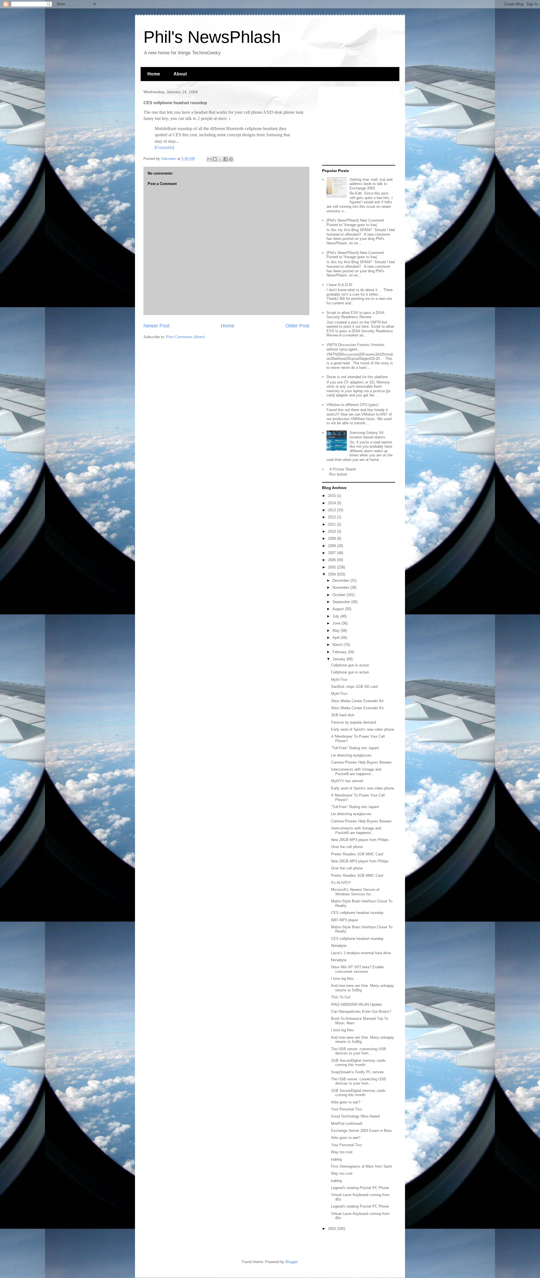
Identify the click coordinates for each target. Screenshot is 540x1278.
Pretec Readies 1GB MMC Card (357, 854)
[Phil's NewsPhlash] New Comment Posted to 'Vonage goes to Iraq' (355, 222)
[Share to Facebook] (225, 159)
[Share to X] (220, 159)
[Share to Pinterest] (231, 159)
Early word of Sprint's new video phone (362, 729)
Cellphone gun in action (350, 665)
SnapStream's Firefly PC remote (357, 1072)
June (336, 623)
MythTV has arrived (347, 781)
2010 (332, 531)
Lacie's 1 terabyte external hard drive (361, 953)
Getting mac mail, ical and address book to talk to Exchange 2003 (371, 183)
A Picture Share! (342, 469)
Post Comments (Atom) (185, 337)
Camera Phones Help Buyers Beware (361, 762)
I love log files (342, 978)
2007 (332, 553)
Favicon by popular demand (353, 722)
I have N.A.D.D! (339, 285)
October (339, 595)
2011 (332, 524)
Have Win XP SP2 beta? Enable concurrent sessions (357, 969)
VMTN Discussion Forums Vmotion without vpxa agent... (355, 347)
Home (153, 74)
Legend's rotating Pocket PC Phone (360, 1188)
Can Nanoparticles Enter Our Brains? (361, 1011)
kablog (336, 1159)
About (180, 74)
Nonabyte (338, 946)
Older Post (297, 326)
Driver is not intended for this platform (357, 377)
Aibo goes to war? (345, 1102)
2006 (332, 560)
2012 (332, 517)
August (338, 609)
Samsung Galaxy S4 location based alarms (367, 435)
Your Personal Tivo (346, 1109)
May (336, 630)
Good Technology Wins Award (355, 1116)
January (339, 659)
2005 (332, 567)
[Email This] (209, 159)
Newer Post (156, 326)
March (338, 645)
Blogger (291, 1262)
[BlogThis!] (215, 159)
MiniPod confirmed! (347, 1123)
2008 (332, 546)
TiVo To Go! (340, 997)
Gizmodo (164, 147)
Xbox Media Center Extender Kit (357, 701)
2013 (332, 510)
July (336, 616)
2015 (332, 496)
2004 (332, 574)
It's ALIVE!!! (341, 882)
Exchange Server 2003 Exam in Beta (361, 1130)
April (336, 637)
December (341, 580)
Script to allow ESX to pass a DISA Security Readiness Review (355, 315)
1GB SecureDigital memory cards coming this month (358, 1062)
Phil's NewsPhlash (212, 37)
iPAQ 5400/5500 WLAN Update (356, 1004)
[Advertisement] (357, 126)
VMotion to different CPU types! (353, 405)
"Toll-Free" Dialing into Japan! (355, 748)
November (341, 587)
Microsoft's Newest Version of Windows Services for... (355, 891)
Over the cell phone (347, 847)
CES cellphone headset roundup (357, 913)
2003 (332, 1228)
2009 (332, 538)
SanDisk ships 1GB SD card (354, 686)
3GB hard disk (342, 715)
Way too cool (341, 1152)
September (341, 602)
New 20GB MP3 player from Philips (360, 840)
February (340, 652)
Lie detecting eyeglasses (351, 755)
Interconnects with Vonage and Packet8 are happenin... (356, 771)
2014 (332, 503)
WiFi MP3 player (344, 920)
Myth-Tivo (339, 679)
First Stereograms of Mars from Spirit (361, 1166)
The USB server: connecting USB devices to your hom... (358, 1051)
